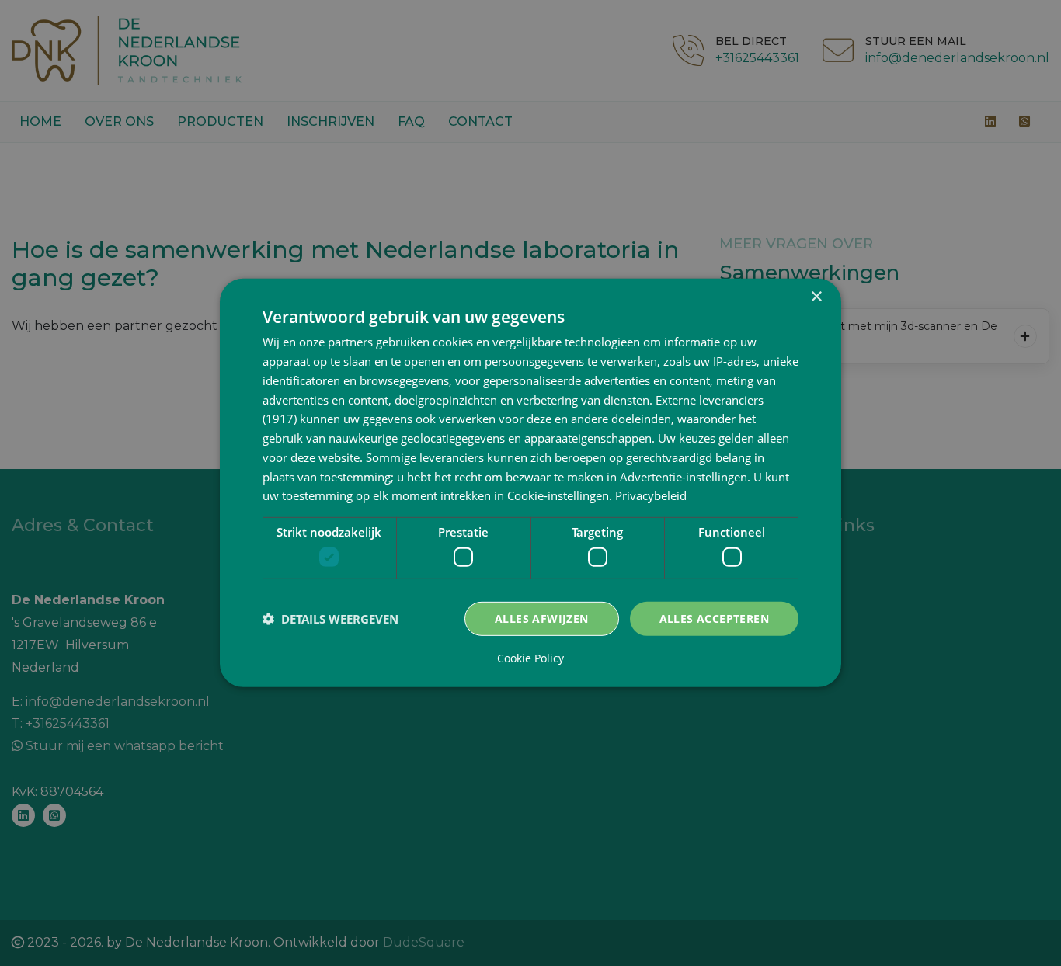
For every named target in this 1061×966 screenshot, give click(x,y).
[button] (330, 618)
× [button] (816, 297)
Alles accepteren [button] (714, 617)
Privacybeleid (651, 495)
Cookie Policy (530, 658)
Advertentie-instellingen (683, 476)
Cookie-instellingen (558, 495)
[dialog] (530, 483)
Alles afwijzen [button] (542, 617)
